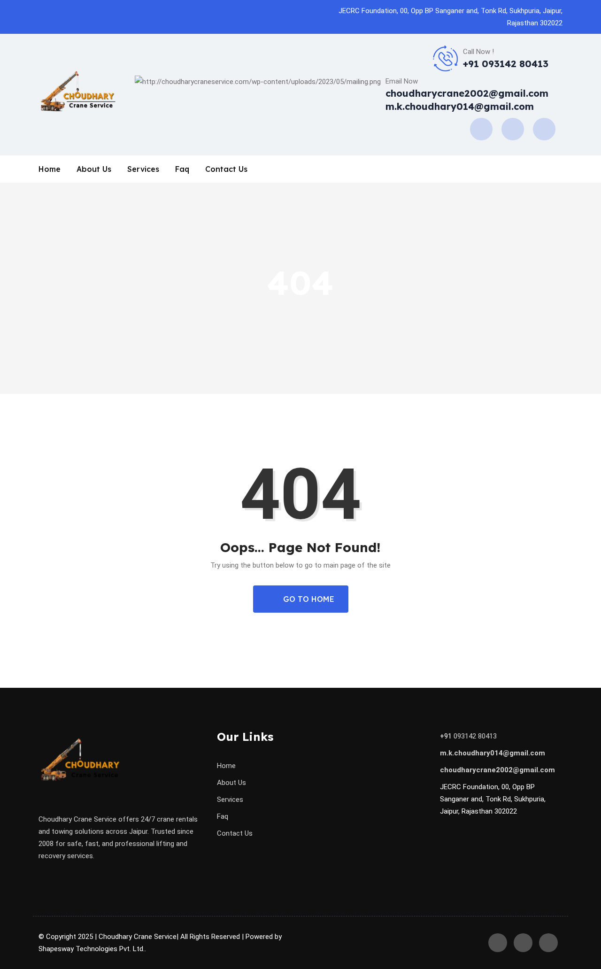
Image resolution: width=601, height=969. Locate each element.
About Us (94, 169)
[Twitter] (544, 128)
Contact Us (226, 169)
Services (143, 169)
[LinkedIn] (512, 128)
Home (50, 169)
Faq (182, 169)
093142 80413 (475, 736)
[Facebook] (481, 128)
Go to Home (307, 599)
